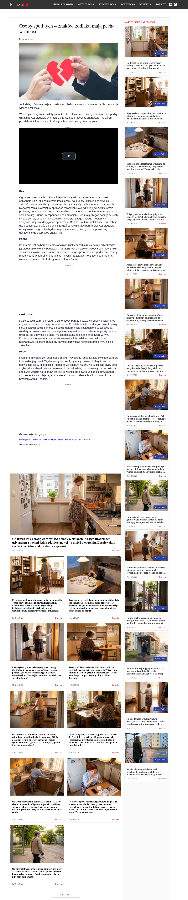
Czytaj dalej (65, 894)
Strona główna (63, 4)
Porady (161, 4)
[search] (175, 4)
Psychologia (107, 4)
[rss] (170, 4)
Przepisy (145, 4)
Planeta (20, 4)
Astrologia (86, 4)
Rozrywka (128, 4)
